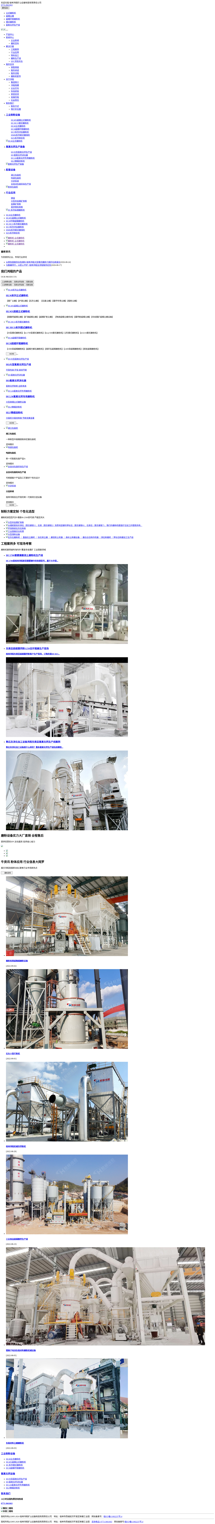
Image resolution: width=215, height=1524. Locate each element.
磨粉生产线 (16, 58)
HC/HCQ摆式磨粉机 (20, 123)
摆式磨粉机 (11, 22)
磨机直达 (5, 8)
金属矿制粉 (16, 204)
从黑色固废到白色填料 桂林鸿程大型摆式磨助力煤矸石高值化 (33, 262)
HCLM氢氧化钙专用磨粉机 (23, 158)
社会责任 (15, 100)
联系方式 (15, 106)
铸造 (13, 198)
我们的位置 (16, 109)
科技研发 (15, 91)
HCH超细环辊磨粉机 (20, 129)
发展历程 (15, 97)
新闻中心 (10, 37)
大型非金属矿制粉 (19, 201)
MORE (12, 354)
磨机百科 (15, 43)
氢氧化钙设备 (19, 282)
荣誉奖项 (15, 94)
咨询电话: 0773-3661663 (102, 1522)
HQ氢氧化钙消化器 (19, 155)
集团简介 (15, 82)
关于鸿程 (10, 79)
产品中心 (10, 34)
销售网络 (15, 67)
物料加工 (15, 55)
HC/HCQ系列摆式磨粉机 (17, 224)
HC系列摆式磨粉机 (14, 1465)
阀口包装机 (16, 175)
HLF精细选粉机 (18, 161)
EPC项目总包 (17, 61)
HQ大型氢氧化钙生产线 (21, 152)
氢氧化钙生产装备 (15, 146)
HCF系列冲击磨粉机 (20, 132)
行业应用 (15, 52)
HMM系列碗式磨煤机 (20, 135)
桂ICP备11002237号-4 (113, 1516)
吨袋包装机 (16, 178)
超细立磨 (10, 16)
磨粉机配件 (16, 76)
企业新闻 (15, 40)
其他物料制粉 (17, 207)
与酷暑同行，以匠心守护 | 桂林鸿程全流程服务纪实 (28, 265)
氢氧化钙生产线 (13, 25)
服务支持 (10, 64)
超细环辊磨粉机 (13, 19)
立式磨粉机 (11, 13)
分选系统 (15, 181)
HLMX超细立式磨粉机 (21, 120)
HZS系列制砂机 (18, 138)
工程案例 (15, 49)
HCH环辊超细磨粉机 (15, 221)
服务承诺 (15, 70)
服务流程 (15, 73)
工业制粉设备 (7, 282)
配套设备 (10, 169)
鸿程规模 (15, 85)
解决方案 (10, 46)
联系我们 (10, 103)
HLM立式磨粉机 (18, 126)
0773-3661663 (7, 5)
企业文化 (15, 88)
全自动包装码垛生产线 (21, 184)
